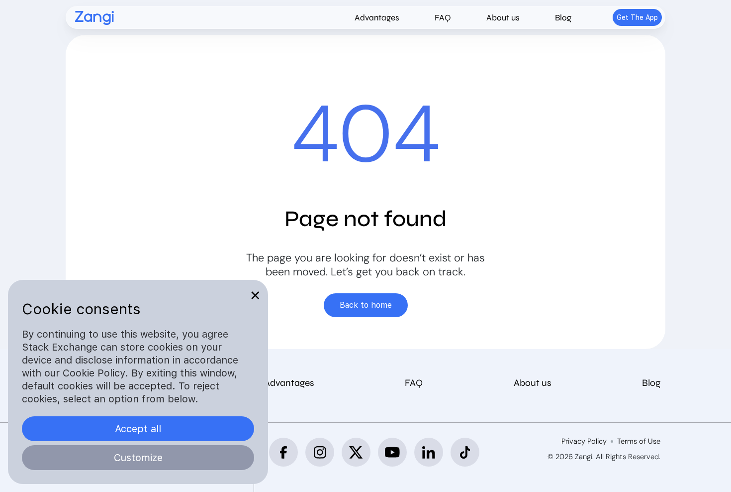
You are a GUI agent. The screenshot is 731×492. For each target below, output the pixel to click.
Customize (138, 458)
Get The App (637, 17)
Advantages (377, 17)
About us (503, 17)
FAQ (443, 17)
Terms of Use (638, 441)
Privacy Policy (584, 441)
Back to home (366, 305)
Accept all (138, 429)
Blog (563, 17)
